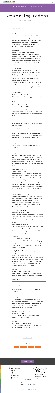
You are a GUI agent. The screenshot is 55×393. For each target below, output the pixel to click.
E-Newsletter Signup (27, 361)
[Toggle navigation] (52, 2)
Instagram (16, 373)
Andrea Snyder (33, 20)
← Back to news (27, 337)
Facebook (15, 370)
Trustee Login (15, 377)
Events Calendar (16, 375)
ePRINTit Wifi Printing (15, 368)
